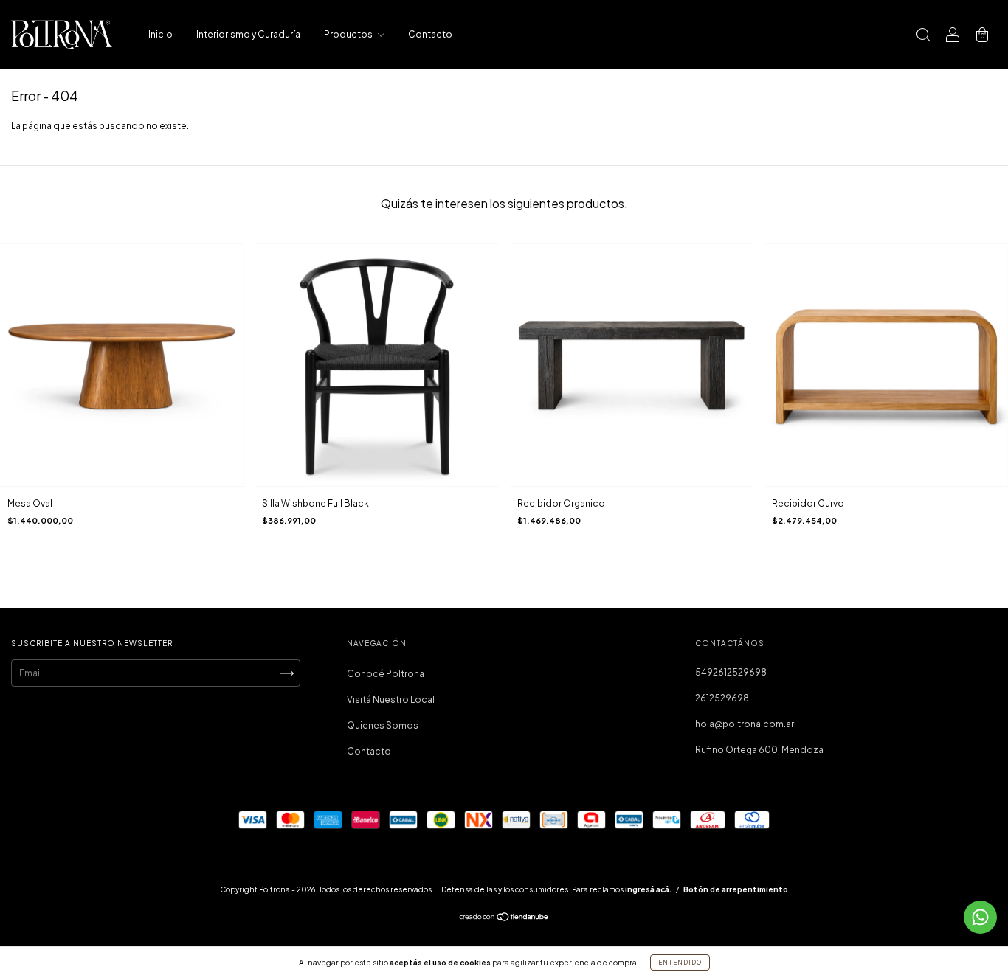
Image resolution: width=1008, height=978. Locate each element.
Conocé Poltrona (385, 673)
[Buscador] (923, 36)
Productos (349, 34)
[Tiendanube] (504, 918)
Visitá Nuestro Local (391, 699)
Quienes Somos (382, 725)
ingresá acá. (648, 889)
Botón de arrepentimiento (735, 889)
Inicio (160, 34)
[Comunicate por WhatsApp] (980, 917)
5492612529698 (731, 672)
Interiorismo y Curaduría (248, 34)
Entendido (680, 962)
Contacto (430, 34)
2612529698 (722, 698)
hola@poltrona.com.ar (744, 723)
